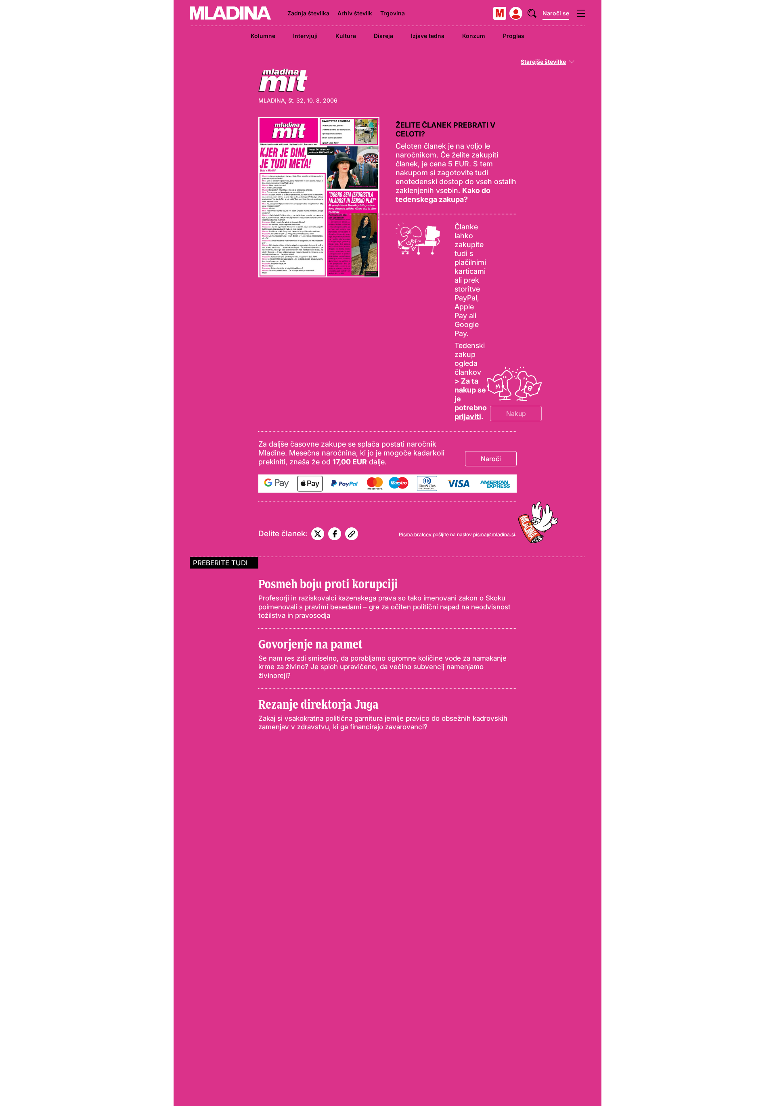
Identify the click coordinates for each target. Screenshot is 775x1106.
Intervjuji (305, 35)
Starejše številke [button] (543, 62)
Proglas (513, 35)
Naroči (491, 459)
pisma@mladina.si (494, 534)
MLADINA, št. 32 (281, 100)
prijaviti (468, 416)
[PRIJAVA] (515, 13)
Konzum (473, 35)
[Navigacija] (581, 13)
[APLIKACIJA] (499, 13)
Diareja (383, 35)
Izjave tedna (427, 35)
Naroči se (555, 13)
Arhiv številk (354, 13)
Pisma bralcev (415, 534)
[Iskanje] (532, 13)
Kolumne (263, 35)
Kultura (345, 35)
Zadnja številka (308, 13)
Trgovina (392, 13)
